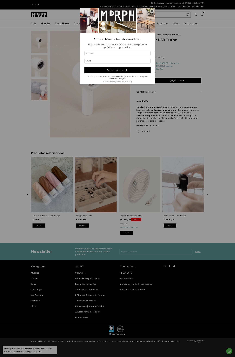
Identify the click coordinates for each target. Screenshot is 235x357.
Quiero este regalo (117, 70)
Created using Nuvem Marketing (117, 81)
